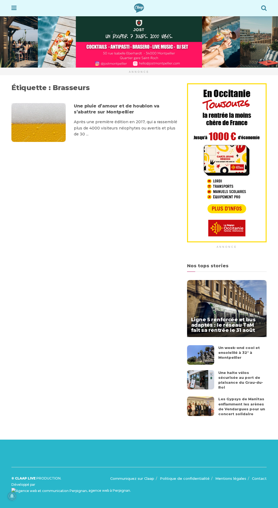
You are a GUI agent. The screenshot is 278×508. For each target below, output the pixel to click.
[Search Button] (264, 8)
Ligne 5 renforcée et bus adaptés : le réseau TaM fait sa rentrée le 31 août (223, 325)
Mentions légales (230, 478)
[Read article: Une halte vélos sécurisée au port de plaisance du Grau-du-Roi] (200, 380)
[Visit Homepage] (139, 8)
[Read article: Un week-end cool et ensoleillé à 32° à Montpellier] (200, 355)
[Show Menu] (14, 8)
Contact (259, 478)
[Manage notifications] (12, 496)
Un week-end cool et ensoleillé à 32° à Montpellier (239, 352)
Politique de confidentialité (185, 478)
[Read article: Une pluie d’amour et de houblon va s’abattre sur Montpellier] (38, 122)
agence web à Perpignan (109, 490)
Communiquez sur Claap (132, 478)
